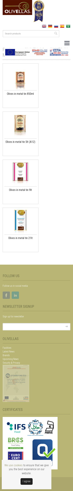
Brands (6, 355)
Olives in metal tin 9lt (20, 190)
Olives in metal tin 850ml (20, 93)
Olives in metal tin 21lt (20, 238)
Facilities (7, 347)
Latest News (9, 351)
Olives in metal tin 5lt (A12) (20, 142)
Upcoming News (11, 359)
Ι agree (26, 481)
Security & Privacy (11, 362)
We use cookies (13, 465)
